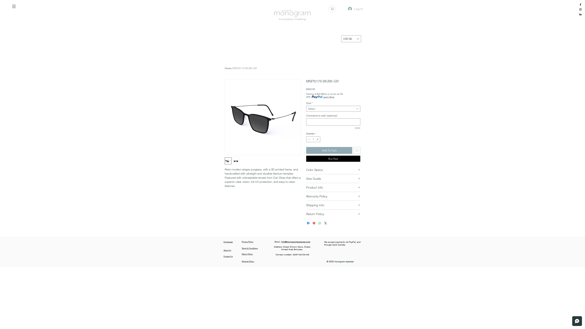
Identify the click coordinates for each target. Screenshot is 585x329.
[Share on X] (325, 223)
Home (228, 68)
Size (309, 103)
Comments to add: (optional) (321, 115)
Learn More (328, 97)
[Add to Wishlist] (356, 150)
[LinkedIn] (580, 14)
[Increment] (318, 139)
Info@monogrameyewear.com (295, 242)
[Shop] (332, 9)
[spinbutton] (313, 139)
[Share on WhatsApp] (320, 223)
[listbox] (351, 38)
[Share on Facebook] (308, 223)
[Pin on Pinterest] (314, 223)
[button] (14, 6)
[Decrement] (308, 139)
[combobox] (333, 109)
